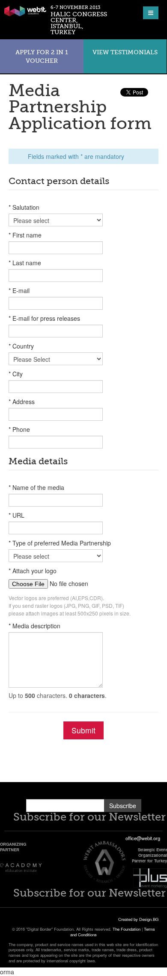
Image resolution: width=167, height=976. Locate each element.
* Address (22, 401)
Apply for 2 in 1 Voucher (41, 56)
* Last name (25, 262)
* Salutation (24, 207)
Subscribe (122, 805)
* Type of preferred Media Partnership (60, 543)
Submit (83, 730)
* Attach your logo (33, 570)
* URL (16, 515)
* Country (21, 346)
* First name (25, 235)
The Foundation (126, 929)
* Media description (34, 625)
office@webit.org (142, 838)
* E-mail (19, 290)
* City (16, 373)
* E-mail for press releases (44, 318)
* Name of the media (36, 487)
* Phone (19, 429)
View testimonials (125, 52)
